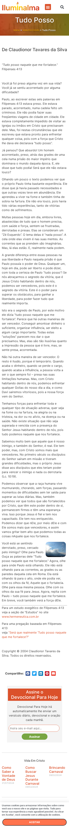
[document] (34, 414)
